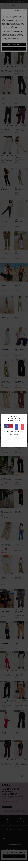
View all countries (14, 434)
